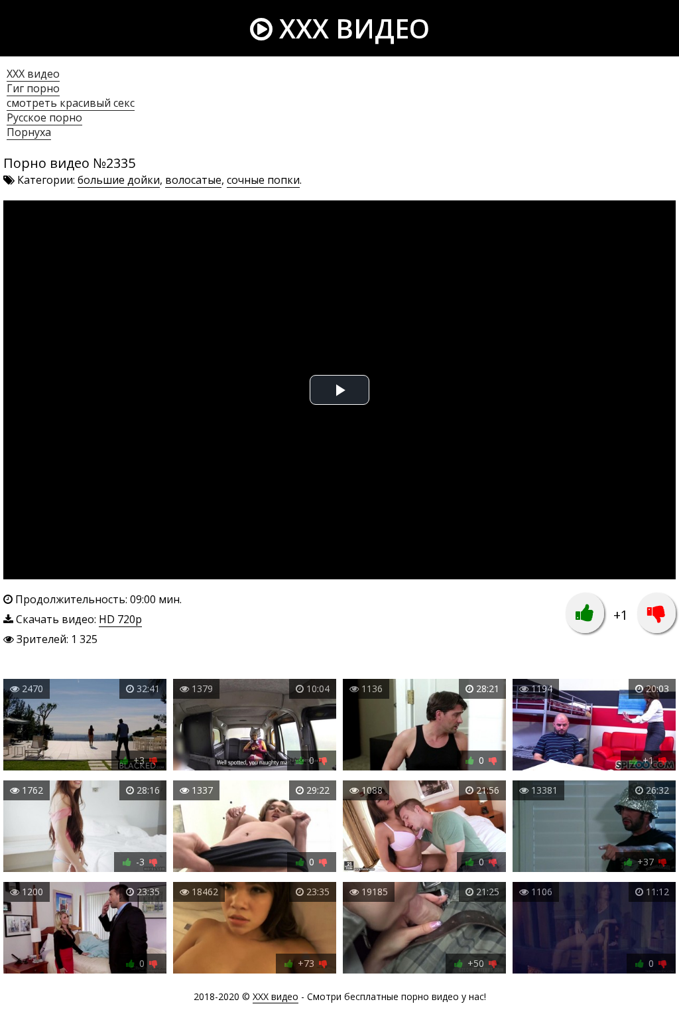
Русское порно (44, 117)
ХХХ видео (33, 73)
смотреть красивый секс (71, 103)
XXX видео (351, 28)
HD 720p (120, 619)
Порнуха (29, 132)
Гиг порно (33, 88)
